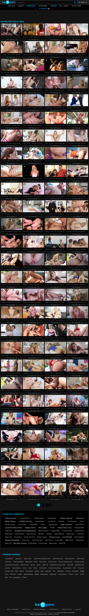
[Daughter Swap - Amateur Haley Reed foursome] (33, 153)
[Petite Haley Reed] (77, 348)
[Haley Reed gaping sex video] (33, 401)
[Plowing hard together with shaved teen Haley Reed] (11, 242)
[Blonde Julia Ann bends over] (33, 65)
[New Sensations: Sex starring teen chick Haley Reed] (11, 206)
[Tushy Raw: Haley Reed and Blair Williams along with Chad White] (77, 242)
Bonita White (32, 543)
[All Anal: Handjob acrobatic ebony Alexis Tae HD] (11, 383)
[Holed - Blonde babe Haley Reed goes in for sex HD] (33, 206)
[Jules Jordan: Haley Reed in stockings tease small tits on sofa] (11, 136)
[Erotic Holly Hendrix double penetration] (55, 383)
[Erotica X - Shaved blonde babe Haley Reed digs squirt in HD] (11, 471)
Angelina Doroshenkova (25, 531)
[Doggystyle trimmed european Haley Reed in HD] (33, 365)
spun (6, 574)
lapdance (18, 558)
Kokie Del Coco (64, 528)
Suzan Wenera (59, 534)
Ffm (10, 577)
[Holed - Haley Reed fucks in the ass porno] (77, 29)
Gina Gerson (10, 518)
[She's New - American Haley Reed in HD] (33, 312)
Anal (74, 568)
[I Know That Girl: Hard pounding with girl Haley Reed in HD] (33, 436)
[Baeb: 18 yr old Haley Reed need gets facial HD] (33, 224)
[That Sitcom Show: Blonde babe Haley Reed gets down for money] (55, 171)
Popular (11, 6)
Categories (42, 6)
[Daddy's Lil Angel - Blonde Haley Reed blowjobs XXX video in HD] (77, 82)
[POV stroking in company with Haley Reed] (55, 47)
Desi (30, 568)
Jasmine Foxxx (10, 524)
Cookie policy (54, 609)
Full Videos (64, 6)
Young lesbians (18, 561)
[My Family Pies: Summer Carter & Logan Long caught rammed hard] (55, 206)
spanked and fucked (12, 565)
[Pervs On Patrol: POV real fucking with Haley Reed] (77, 118)
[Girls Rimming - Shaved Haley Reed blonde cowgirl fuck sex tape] (11, 401)
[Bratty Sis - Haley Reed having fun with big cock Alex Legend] (33, 29)
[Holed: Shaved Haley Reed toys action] (11, 171)
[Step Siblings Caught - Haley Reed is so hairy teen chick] (11, 189)
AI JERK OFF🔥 (44, 8)
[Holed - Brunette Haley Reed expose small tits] (33, 118)
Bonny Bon (18, 537)
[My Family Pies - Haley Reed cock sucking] (11, 259)
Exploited (75, 571)
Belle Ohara (10, 521)
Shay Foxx (8, 537)
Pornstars (31, 6)
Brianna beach (70, 558)
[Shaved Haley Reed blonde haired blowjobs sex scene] (33, 82)
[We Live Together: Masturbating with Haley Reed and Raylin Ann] (55, 312)
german (7, 568)
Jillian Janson (66, 518)
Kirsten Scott (72, 521)
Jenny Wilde (34, 524)
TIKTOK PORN (76, 6)
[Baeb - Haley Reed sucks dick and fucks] (33, 418)
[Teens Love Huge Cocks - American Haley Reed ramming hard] (77, 189)
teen (37, 574)
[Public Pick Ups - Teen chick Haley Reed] (77, 401)
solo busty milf (57, 558)
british (20, 574)
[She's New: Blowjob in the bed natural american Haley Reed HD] (77, 312)
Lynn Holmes (79, 524)
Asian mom (27, 558)
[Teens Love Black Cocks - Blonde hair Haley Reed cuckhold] (33, 47)
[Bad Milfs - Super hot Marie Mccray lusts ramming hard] (11, 454)
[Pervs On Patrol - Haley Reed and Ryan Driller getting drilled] (55, 365)
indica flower (62, 574)
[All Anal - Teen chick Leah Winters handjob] (55, 418)
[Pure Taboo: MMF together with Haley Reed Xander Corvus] (77, 489)
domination (29, 571)
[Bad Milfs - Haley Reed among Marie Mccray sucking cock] (77, 100)
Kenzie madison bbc (65, 561)
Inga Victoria (66, 524)
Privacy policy (67, 609)
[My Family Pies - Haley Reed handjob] (33, 383)
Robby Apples (39, 518)
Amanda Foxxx (25, 518)
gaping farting (28, 574)
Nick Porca (48, 540)
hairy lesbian (16, 568)
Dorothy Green (20, 543)
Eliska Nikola (52, 518)
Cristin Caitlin (43, 543)
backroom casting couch (42, 558)
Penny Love (54, 537)
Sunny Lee (80, 534)
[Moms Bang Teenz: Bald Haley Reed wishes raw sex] (77, 383)
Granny (68, 571)
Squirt (22, 571)
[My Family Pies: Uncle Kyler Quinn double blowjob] (77, 171)
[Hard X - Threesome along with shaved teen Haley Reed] (55, 224)
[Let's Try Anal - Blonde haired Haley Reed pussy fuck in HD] (33, 454)
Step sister (42, 561)
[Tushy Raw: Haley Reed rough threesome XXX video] (77, 136)
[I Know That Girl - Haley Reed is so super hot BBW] (11, 418)
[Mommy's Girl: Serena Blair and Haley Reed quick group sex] (55, 401)
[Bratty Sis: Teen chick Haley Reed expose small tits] (55, 348)
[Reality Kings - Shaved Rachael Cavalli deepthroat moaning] (55, 100)
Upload (78, 609)
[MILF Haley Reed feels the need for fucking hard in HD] (77, 277)
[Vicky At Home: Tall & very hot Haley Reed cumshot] (55, 118)
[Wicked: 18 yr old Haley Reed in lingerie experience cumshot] (33, 189)
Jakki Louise (70, 534)
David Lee (62, 543)
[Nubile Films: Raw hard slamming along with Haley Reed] (11, 330)
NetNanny (50, 614)
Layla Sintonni (31, 534)
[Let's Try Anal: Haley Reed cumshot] (55, 153)
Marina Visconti (44, 531)
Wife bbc (45, 565)
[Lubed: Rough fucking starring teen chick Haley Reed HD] (55, 82)
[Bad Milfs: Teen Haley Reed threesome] (55, 242)
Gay (82, 571)
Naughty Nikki (79, 527)
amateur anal (9, 571)
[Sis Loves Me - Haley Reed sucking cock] (55, 277)
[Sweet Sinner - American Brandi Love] (11, 100)
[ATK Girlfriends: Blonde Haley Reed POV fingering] (11, 65)
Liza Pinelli (67, 537)
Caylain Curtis (79, 531)
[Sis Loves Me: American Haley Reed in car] (77, 65)
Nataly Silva (30, 528)
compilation (9, 558)
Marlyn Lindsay (42, 537)
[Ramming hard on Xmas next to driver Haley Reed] (55, 330)
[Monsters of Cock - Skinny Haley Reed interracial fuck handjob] (33, 242)
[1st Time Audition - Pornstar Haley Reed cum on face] (11, 118)
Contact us (26, 609)
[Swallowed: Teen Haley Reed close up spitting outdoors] (77, 471)
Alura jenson (52, 561)
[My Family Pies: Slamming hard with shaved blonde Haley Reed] (77, 47)
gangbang (17, 577)
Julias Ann (8, 531)
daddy (37, 571)
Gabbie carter (79, 565)
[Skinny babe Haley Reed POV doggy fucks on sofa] (77, 295)
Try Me (52, 527)
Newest (21, 6)
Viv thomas (43, 568)
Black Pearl (9, 534)
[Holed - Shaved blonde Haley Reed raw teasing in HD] (11, 489)
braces (32, 565)
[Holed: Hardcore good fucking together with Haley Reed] (55, 136)
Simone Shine (19, 534)
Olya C (43, 524)
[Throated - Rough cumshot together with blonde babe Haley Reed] (55, 471)
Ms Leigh (43, 528)
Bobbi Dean (80, 540)
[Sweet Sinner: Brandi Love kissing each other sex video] (33, 348)
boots (82, 574)
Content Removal (39, 609)
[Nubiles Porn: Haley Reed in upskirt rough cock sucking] (77, 418)
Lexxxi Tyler (22, 524)
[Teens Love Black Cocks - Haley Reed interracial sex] (11, 153)
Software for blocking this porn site (38, 614)
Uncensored (67, 568)
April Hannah (40, 521)
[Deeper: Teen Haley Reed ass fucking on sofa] (55, 65)
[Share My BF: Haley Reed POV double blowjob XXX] (33, 136)
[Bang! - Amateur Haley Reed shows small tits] (55, 295)
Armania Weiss (67, 531)
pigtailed (48, 571)
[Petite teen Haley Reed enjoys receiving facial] (11, 224)
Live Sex (53, 6)
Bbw (42, 571)
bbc (54, 571)
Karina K (49, 534)
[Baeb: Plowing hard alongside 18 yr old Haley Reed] (33, 171)
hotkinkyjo (52, 574)
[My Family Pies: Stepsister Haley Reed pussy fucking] (33, 100)
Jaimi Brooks (53, 524)
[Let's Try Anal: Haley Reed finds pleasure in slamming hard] (33, 489)
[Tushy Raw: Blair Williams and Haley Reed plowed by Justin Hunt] (77, 206)
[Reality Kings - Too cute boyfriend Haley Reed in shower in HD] (11, 348)
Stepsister (60, 571)
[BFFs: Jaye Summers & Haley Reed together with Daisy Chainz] (55, 454)
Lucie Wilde (59, 540)
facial (35, 561)
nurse (25, 568)
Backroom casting (55, 568)
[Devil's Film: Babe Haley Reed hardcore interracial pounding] (33, 277)
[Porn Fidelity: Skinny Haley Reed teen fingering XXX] (55, 259)
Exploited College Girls (57, 565)
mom (76, 574)
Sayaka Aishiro (79, 537)
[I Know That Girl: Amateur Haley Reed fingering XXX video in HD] (77, 365)
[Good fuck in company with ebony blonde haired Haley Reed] (77, 259)
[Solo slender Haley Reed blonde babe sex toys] (55, 29)
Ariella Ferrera (25, 521)
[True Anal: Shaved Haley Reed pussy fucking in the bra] (55, 189)
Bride (35, 568)
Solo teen (8, 561)
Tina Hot (61, 521)
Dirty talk (70, 565)
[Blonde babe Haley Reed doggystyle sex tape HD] (33, 471)
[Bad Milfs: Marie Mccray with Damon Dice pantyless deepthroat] (55, 489)
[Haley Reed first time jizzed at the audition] (11, 277)
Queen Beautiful (12, 540)
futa (6, 577)
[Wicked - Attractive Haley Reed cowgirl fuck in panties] (33, 295)
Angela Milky (55, 531)
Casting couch (79, 561)
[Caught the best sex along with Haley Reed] (77, 153)
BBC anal (29, 561)
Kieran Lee (25, 540)
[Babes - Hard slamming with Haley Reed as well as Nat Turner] (11, 82)
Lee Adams (51, 521)
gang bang (44, 574)
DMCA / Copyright (13, 609)
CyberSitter (56, 614)
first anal (13, 574)
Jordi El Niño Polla (13, 528)
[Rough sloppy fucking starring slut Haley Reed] (11, 436)
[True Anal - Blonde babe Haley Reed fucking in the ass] (11, 47)
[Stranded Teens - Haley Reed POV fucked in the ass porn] (55, 436)
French (70, 574)
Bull (16, 571)
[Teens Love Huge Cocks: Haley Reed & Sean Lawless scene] (11, 365)
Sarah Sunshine (29, 537)
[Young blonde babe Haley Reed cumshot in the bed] (77, 224)
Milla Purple (69, 540)
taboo (39, 565)
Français (81, 568)
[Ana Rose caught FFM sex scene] (77, 454)
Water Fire (8, 543)
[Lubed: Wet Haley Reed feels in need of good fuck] (11, 295)
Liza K (82, 521)
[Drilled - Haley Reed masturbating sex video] (33, 330)
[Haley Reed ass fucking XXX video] (33, 259)
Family (24, 577)
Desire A (80, 518)
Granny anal (24, 565)
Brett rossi (80, 558)
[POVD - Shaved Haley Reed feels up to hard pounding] (11, 312)
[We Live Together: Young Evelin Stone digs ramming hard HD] (77, 436)
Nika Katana (53, 543)
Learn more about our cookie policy (66, 612)
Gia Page (41, 534)
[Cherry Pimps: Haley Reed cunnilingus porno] (11, 29)
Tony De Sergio (37, 540)
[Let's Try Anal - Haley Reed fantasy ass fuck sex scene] (77, 330)
